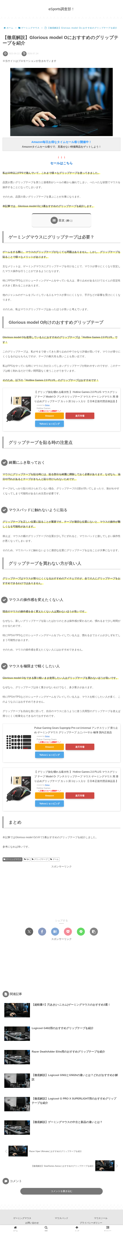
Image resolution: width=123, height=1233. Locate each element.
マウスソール (100, 1218)
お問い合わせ (32, 1223)
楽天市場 (79, 415)
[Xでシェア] (29, 932)
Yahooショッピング (49, 423)
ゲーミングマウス (13, 859)
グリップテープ (41, 859)
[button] (94, 932)
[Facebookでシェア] (42, 932)
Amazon (49, 415)
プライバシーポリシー (91, 1223)
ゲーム (55, 859)
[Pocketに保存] (68, 932)
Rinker (47, 405)
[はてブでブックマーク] (55, 932)
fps (28, 859)
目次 (62, 220)
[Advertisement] (61, 891)
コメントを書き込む (61, 1191)
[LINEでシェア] (81, 932)
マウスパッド (61, 1218)
